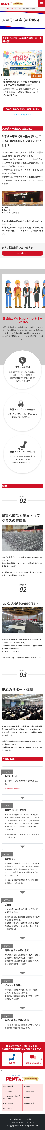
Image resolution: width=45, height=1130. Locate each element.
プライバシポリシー (16, 1122)
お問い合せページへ (12, 788)
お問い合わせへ (22, 253)
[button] (1, 75)
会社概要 (30, 1119)
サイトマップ (31, 1122)
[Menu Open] (41, 3)
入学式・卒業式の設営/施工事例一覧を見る (22, 109)
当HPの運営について (16, 1119)
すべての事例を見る (23, 114)
